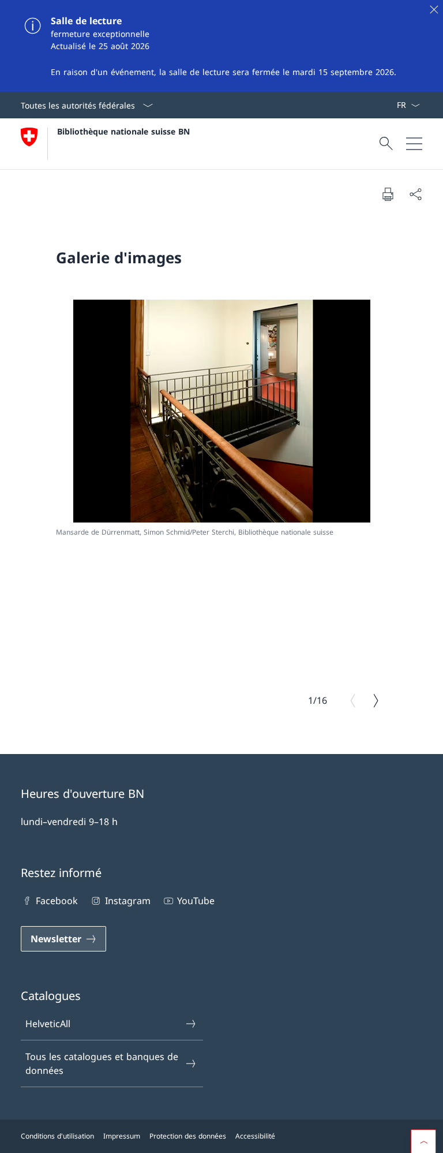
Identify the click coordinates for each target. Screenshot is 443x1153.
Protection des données (187, 1136)
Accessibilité (255, 1136)
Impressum (121, 1136)
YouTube (196, 900)
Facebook (57, 900)
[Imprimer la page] (387, 194)
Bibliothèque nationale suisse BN (123, 131)
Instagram (127, 900)
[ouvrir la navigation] (414, 144)
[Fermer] (434, 9)
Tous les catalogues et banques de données (101, 1063)
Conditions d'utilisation (57, 1136)
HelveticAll (47, 1023)
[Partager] (415, 194)
